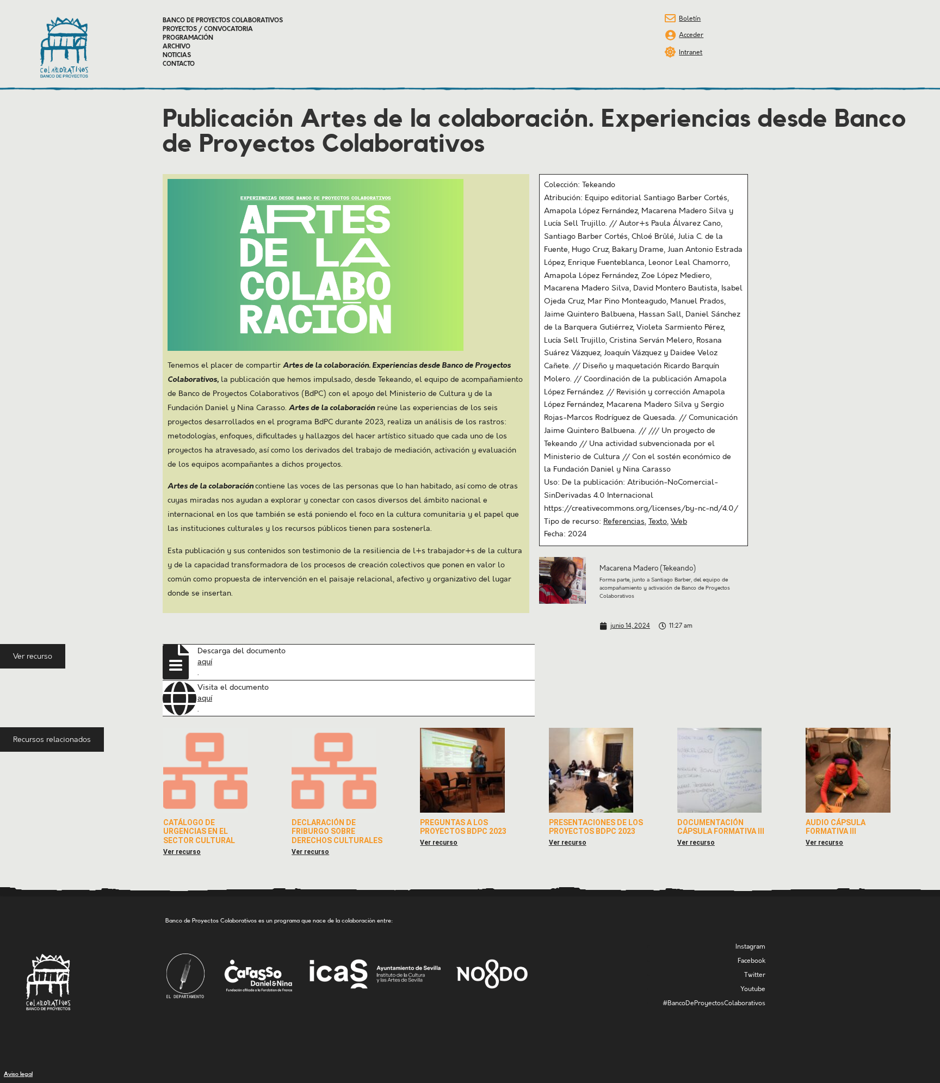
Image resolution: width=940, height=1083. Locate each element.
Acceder (691, 35)
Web (679, 521)
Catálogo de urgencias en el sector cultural (199, 831)
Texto (657, 521)
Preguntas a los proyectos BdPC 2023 (463, 827)
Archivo (176, 47)
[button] (32, 656)
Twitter (754, 975)
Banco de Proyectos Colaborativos (223, 20)
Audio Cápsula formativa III (835, 827)
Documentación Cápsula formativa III (720, 827)
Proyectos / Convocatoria (208, 29)
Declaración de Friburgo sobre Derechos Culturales (337, 831)
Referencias (624, 521)
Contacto (179, 64)
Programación (188, 38)
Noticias (177, 55)
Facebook (751, 961)
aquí (204, 662)
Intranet (690, 52)
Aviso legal (18, 1074)
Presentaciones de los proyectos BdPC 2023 (596, 827)
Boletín (690, 19)
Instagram (750, 947)
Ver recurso (182, 852)
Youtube (752, 989)
